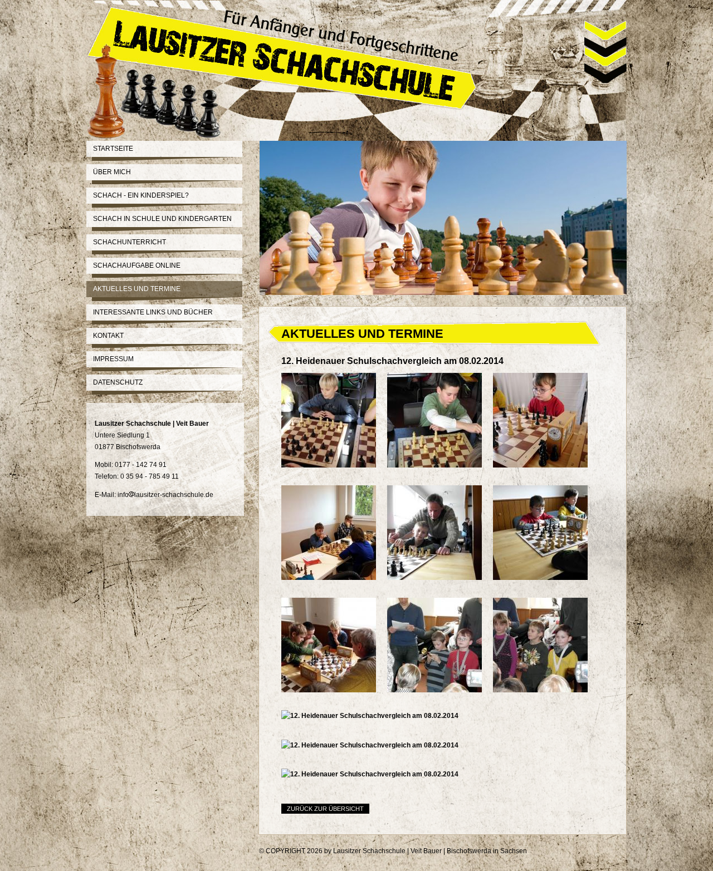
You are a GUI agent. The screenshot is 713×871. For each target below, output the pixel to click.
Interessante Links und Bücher (153, 312)
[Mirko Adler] (334, 595)
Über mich (112, 172)
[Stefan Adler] (546, 483)
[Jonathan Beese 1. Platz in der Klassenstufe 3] (375, 716)
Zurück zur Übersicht (325, 808)
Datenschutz (118, 382)
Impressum (113, 359)
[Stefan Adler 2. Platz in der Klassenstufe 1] (440, 708)
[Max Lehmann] (440, 483)
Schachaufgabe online (136, 265)
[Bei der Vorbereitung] (334, 708)
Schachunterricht (129, 242)
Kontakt (108, 335)
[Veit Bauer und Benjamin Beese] (440, 595)
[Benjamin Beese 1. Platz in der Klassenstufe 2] (546, 708)
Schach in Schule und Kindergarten (162, 219)
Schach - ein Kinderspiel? (141, 195)
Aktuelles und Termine (136, 289)
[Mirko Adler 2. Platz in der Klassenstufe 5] (375, 745)
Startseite (113, 148)
